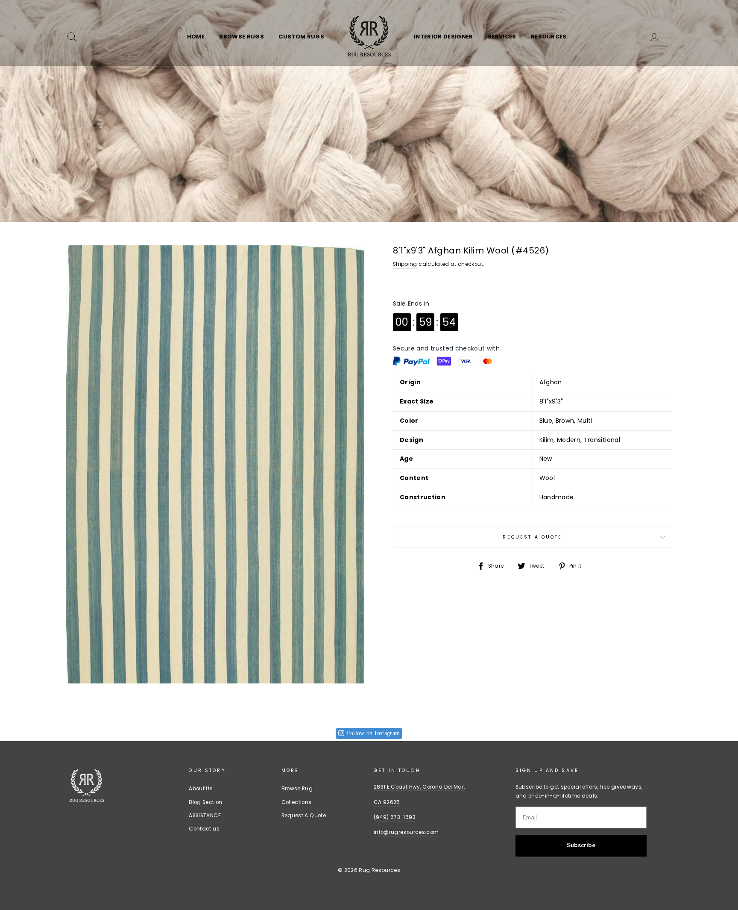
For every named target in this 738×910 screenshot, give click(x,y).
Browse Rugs (241, 36)
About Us (201, 788)
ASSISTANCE (205, 815)
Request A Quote (532, 537)
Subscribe (581, 845)
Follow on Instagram (373, 733)
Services (502, 36)
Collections (296, 802)
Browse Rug (297, 788)
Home (196, 36)
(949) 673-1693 (395, 817)
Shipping (405, 264)
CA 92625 (387, 802)
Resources (549, 36)
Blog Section (205, 802)
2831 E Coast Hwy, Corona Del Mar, (419, 786)
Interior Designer (443, 36)
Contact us (204, 828)
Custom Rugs (301, 36)
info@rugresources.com (406, 832)
